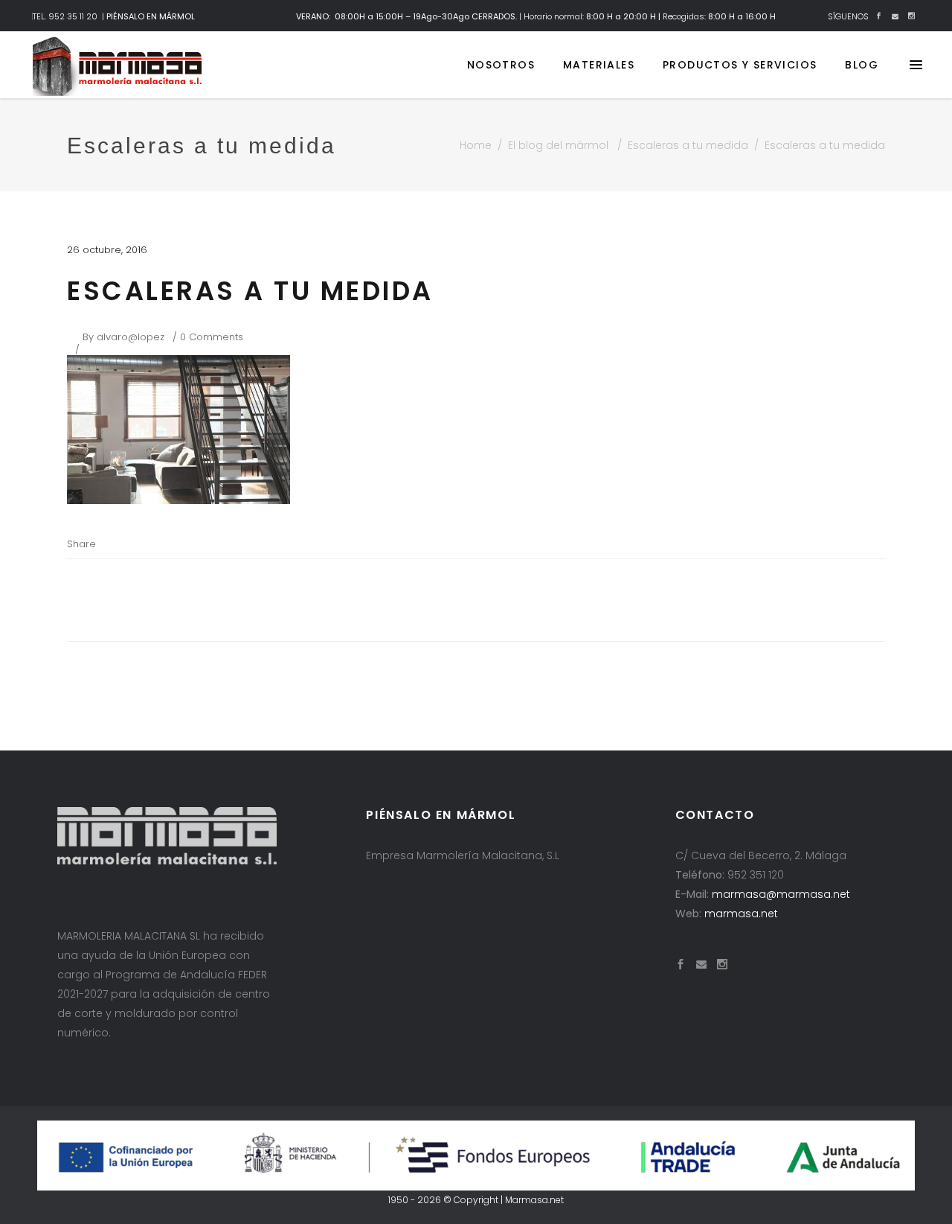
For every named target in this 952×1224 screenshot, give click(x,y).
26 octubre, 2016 (107, 250)
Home (476, 145)
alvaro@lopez (130, 337)
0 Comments (211, 337)
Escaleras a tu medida (688, 145)
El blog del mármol (558, 145)
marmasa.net (741, 913)
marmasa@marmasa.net (781, 894)
